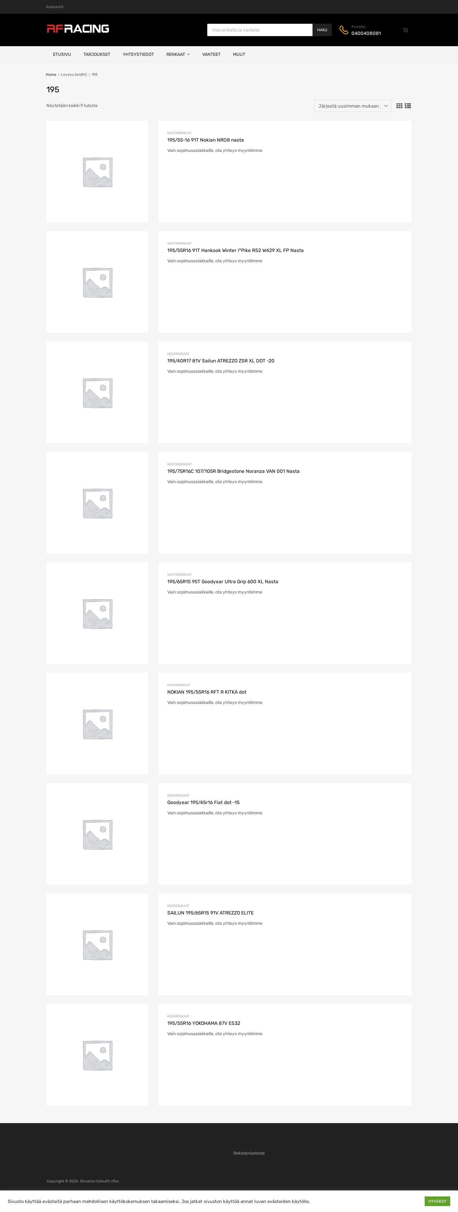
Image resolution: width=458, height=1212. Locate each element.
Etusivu (62, 54)
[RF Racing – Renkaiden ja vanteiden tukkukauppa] (78, 32)
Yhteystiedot (138, 54)
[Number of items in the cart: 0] (406, 30)
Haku (322, 30)
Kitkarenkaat (178, 685)
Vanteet (211, 54)
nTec (115, 1181)
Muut (239, 54)
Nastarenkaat (179, 133)
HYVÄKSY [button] (437, 1201)
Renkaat (175, 54)
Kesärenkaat (178, 354)
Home (51, 74)
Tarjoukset (96, 54)
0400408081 (366, 33)
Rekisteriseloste (249, 1153)
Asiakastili (55, 7)
